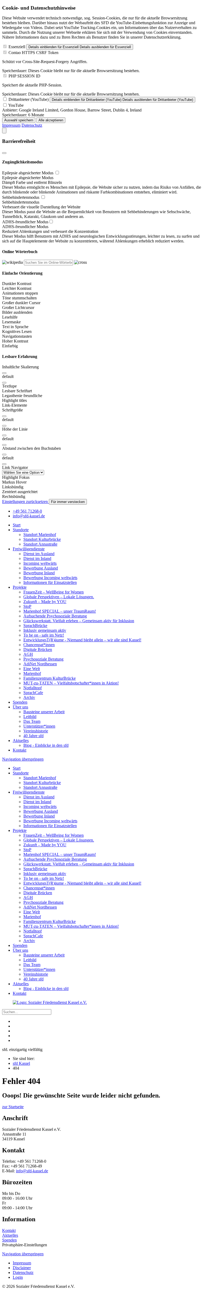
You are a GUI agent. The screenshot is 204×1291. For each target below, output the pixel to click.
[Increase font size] (4, 416)
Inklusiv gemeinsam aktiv (44, 630)
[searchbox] (48, 262)
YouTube (16, 105)
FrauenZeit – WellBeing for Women (53, 592)
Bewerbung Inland (39, 573)
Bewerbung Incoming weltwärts (50, 577)
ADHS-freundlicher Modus (25, 222)
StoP (27, 606)
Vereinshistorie (35, 731)
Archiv (29, 697)
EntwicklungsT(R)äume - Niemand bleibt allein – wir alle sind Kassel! (82, 640)
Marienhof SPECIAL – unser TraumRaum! (59, 611)
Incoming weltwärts (40, 563)
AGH (28, 654)
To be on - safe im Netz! (43, 635)
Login (18, 1277)
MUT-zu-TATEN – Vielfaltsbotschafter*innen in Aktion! (71, 683)
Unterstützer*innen (39, 726)
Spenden (20, 702)
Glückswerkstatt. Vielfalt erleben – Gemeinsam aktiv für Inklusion (78, 620)
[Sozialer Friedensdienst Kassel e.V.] (50, 1002)
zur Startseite (13, 1106)
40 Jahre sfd (33, 735)
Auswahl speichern (18, 120)
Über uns (20, 707)
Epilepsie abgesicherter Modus (28, 173)
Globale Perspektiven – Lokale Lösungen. (58, 597)
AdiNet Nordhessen (40, 664)
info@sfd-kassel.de (32, 1171)
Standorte (21, 529)
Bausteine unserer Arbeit (44, 712)
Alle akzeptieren (51, 120)
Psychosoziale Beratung (43, 659)
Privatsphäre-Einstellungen (24, 1245)
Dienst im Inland (37, 558)
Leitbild (29, 716)
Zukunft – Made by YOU (44, 601)
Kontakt (19, 750)
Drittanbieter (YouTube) (28, 99)
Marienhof (32, 673)
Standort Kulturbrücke (42, 539)
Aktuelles (21, 740)
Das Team (31, 721)
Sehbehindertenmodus (21, 197)
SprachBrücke (35, 625)
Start (16, 525)
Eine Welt (31, 668)
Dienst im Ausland (38, 553)
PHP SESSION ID (24, 76)
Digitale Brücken (37, 649)
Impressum (11, 125)
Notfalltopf (32, 688)
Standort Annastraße (40, 544)
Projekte (20, 587)
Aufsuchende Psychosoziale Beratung (55, 616)
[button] (102, 331)
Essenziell (16, 46)
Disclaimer (22, 1267)
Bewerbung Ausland (40, 568)
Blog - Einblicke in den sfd (46, 745)
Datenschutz (32, 125)
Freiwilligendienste (29, 549)
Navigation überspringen (23, 759)
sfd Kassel (21, 1063)
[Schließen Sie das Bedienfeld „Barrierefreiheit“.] (4, 153)
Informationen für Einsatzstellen (50, 582)
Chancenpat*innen (39, 644)
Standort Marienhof (39, 534)
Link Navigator (15, 467)
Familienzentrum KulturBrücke (49, 678)
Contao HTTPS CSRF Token (33, 52)
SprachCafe (33, 692)
